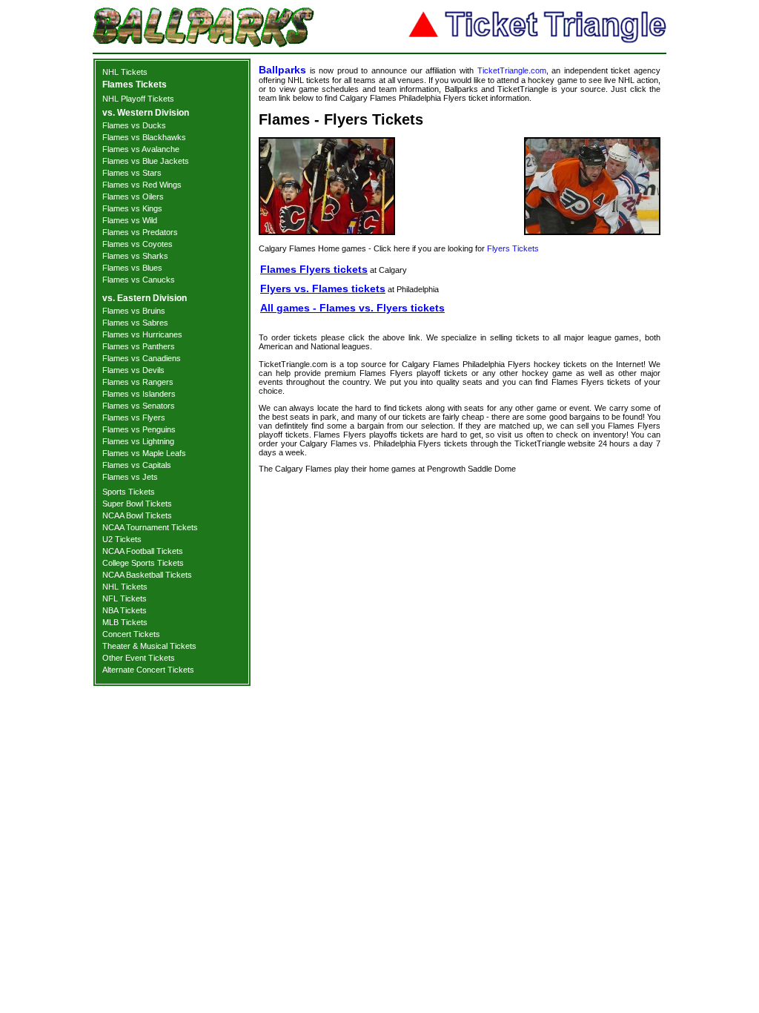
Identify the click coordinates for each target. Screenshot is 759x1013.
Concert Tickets (131, 634)
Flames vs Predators (140, 232)
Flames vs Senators (138, 405)
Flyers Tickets (513, 248)
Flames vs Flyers (133, 417)
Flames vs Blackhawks (144, 137)
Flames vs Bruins (133, 310)
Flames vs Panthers (138, 346)
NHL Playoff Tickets (138, 98)
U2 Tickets (122, 539)
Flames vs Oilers (133, 196)
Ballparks (282, 70)
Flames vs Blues (132, 267)
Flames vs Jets (130, 476)
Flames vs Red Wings (142, 184)
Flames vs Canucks (138, 279)
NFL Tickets (124, 598)
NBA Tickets (124, 610)
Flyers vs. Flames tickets (322, 288)
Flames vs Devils (133, 370)
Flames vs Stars (132, 172)
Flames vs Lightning (138, 441)
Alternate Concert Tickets (148, 669)
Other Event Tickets (138, 657)
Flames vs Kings (132, 208)
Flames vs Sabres (135, 322)
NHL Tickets (125, 71)
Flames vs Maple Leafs (144, 453)
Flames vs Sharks (135, 255)
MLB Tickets (125, 622)
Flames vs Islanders (139, 393)
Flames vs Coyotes (137, 244)
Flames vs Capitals (136, 465)
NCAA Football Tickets (142, 551)
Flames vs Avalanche (140, 149)
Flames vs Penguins (139, 429)
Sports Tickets (128, 491)
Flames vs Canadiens (141, 358)
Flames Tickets (134, 84)
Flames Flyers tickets (314, 269)
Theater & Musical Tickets (149, 645)
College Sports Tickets (143, 562)
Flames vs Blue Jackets (145, 160)
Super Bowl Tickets (137, 503)
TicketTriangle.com (511, 70)
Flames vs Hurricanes (142, 334)
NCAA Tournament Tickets (150, 527)
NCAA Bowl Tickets (137, 515)
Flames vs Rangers (137, 381)
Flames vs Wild (129, 220)
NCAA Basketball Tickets (147, 574)
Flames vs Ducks (134, 125)
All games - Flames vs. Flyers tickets (352, 308)
